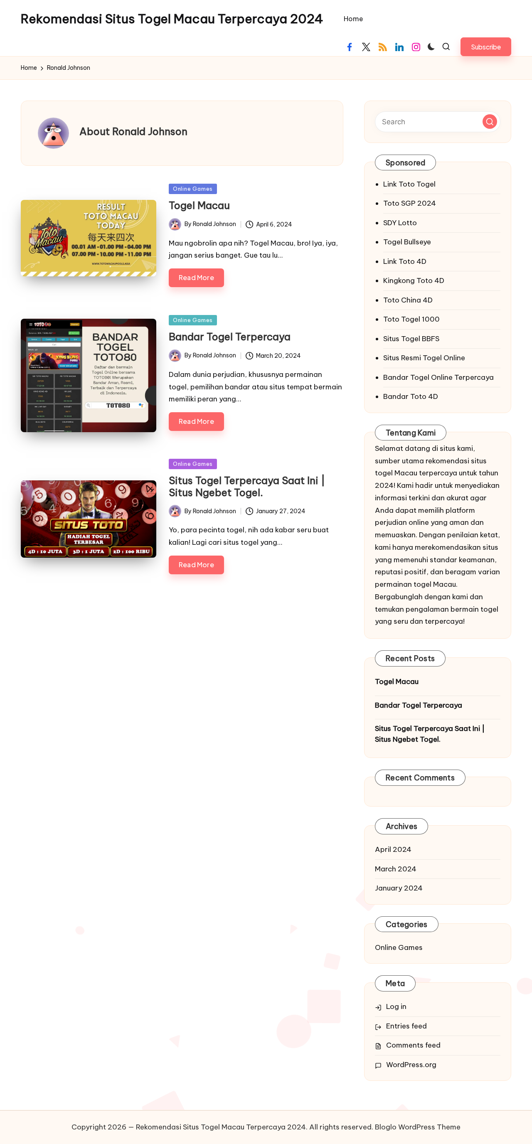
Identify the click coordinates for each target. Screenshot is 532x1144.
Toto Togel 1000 (411, 319)
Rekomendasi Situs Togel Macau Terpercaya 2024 (172, 19)
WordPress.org (411, 1064)
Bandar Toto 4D (410, 396)
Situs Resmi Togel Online (424, 357)
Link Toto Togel (409, 184)
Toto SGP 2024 (409, 203)
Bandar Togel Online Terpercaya (438, 377)
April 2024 (393, 849)
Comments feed (413, 1045)
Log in (396, 1006)
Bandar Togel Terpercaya (230, 336)
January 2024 (399, 888)
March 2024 (395, 868)
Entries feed (406, 1026)
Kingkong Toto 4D (413, 280)
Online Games (193, 188)
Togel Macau (199, 205)
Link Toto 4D (404, 261)
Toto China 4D (408, 300)
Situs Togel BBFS (411, 338)
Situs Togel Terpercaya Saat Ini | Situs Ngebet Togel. (247, 486)
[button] (486, 46)
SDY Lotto (400, 222)
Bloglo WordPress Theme (418, 1127)
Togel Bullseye (407, 241)
